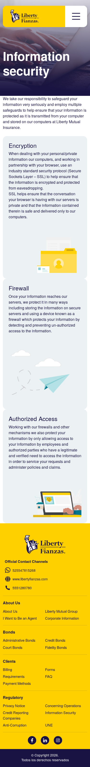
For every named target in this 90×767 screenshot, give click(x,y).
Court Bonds (12, 647)
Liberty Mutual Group (61, 611)
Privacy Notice (14, 705)
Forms (50, 669)
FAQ (48, 676)
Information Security (60, 712)
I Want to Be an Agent (20, 618)
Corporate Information (62, 618)
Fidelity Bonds (56, 647)
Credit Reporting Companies (15, 715)
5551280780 (22, 587)
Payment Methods (17, 683)
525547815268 (24, 570)
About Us (10, 611)
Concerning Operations (63, 705)
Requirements (13, 676)
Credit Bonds (55, 640)
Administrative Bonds (19, 640)
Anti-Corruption (14, 724)
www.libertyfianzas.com (30, 578)
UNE (49, 724)
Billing (7, 669)
